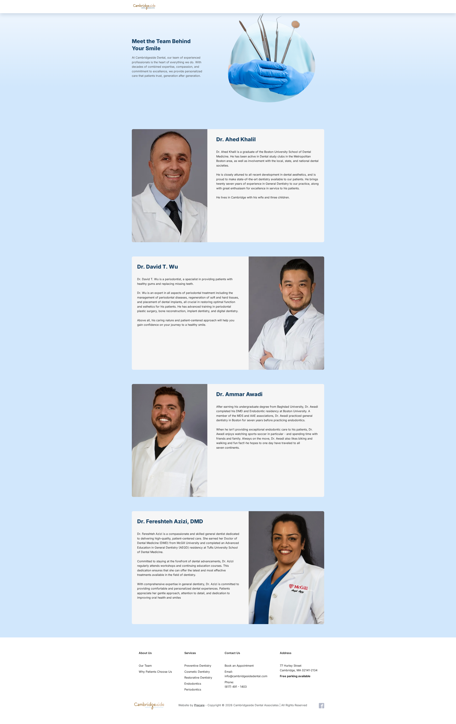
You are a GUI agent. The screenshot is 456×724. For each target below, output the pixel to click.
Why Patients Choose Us (155, 671)
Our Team (145, 665)
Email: (246, 674)
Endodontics (192, 683)
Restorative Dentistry (198, 677)
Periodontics (192, 689)
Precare (199, 705)
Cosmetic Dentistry (197, 671)
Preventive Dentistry (197, 665)
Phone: (236, 684)
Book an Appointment (239, 665)
